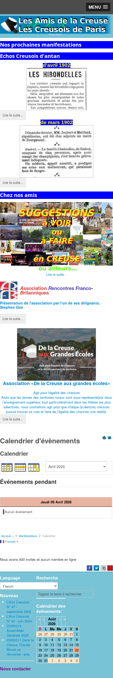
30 (40, 660)
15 (77, 644)
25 (52, 655)
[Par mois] (7, 467)
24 (46, 655)
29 (77, 655)
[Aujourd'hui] (34, 467)
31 (46, 660)
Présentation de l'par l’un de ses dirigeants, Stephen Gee (50, 305)
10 (46, 644)
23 (40, 655)
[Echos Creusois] (56, 89)
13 (65, 644)
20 (65, 649)
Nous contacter (15, 669)
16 (40, 649)
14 (71, 644)
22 (77, 649)
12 (59, 644)
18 (52, 649)
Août (52, 618)
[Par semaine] (20, 467)
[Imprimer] (104, 438)
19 (59, 649)
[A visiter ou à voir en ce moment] (56, 237)
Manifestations (28, 536)
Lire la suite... (13, 114)
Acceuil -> (7, 536)
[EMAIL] (110, 438)
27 (65, 655)
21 (71, 649)
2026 (51, 623)
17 (46, 649)
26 (59, 655)
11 (52, 644)
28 (71, 655)
